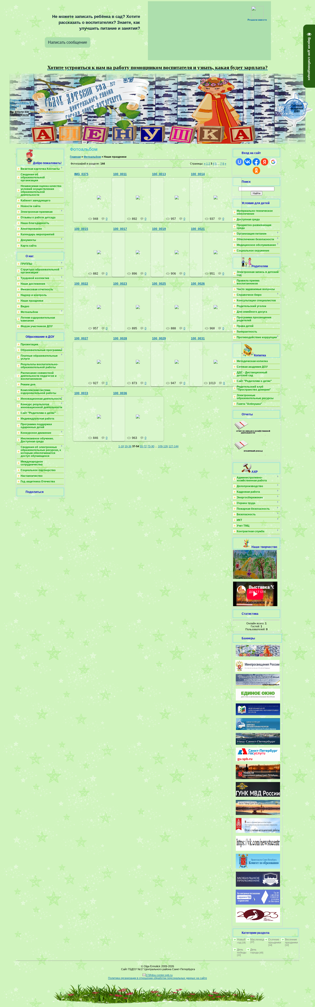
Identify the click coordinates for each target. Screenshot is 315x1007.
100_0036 (120, 393)
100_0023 (120, 283)
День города (254, 951)
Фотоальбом (92, 156)
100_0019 (159, 229)
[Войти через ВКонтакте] (248, 162)
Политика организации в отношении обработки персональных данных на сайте (157, 978)
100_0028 (120, 338)
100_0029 (159, 338)
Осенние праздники (274, 941)
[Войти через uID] (239, 162)
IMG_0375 (81, 174)
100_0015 (81, 229)
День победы (241, 951)
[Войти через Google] (273, 162)
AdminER (101, 201)
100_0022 (81, 283)
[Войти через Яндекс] (264, 162)
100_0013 (159, 174)
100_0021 (198, 229)
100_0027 (81, 338)
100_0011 (120, 174)
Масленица (257, 939)
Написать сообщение (67, 42)
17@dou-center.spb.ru (159, 975)
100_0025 (159, 283)
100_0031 (198, 338)
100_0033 (81, 393)
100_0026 (198, 283)
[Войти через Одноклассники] (256, 170)
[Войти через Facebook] (256, 162)
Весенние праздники (291, 941)
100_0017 (120, 229)
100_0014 (198, 174)
